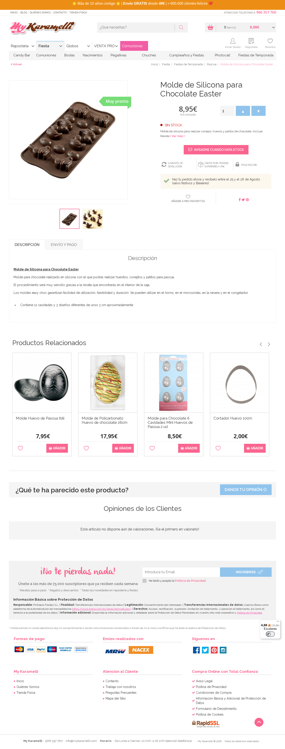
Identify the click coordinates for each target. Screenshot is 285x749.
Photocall (222, 55)
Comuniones (132, 46)
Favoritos (270, 47)
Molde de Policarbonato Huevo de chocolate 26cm (104, 420)
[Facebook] (196, 650)
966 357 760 (266, 12)
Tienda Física (78, 12)
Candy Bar (21, 55)
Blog (23, 12)
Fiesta (44, 46)
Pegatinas (118, 55)
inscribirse (246, 572)
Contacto (60, 12)
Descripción (27, 244)
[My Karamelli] (42, 28)
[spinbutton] (227, 111)
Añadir (58, 448)
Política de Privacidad (190, 580)
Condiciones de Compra (214, 692)
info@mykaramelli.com (81, 741)
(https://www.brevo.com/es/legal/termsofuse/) (101, 608)
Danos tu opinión (244, 489)
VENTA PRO (104, 46)
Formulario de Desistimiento (216, 708)
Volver (17, 64)
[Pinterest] (214, 650)
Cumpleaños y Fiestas (186, 55)
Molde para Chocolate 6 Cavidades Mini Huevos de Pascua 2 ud (170, 422)
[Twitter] (205, 650)
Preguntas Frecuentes (121, 692)
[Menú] (278, 622)
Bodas (69, 55)
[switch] (270, 634)
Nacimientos (92, 55)
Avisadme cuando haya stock (218, 149)
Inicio (14, 12)
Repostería (19, 46)
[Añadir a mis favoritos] (20, 448)
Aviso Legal (204, 681)
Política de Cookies (210, 714)
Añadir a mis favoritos (188, 201)
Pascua (211, 64)
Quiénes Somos (40, 12)
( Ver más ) (177, 136)
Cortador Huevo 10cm (233, 418)
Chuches (149, 55)
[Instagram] (223, 650)
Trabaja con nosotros (121, 687)
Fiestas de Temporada (255, 55)
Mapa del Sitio (116, 698)
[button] (243, 111)
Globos (72, 46)
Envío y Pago (64, 244)
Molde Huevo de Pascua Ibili (40, 418)
